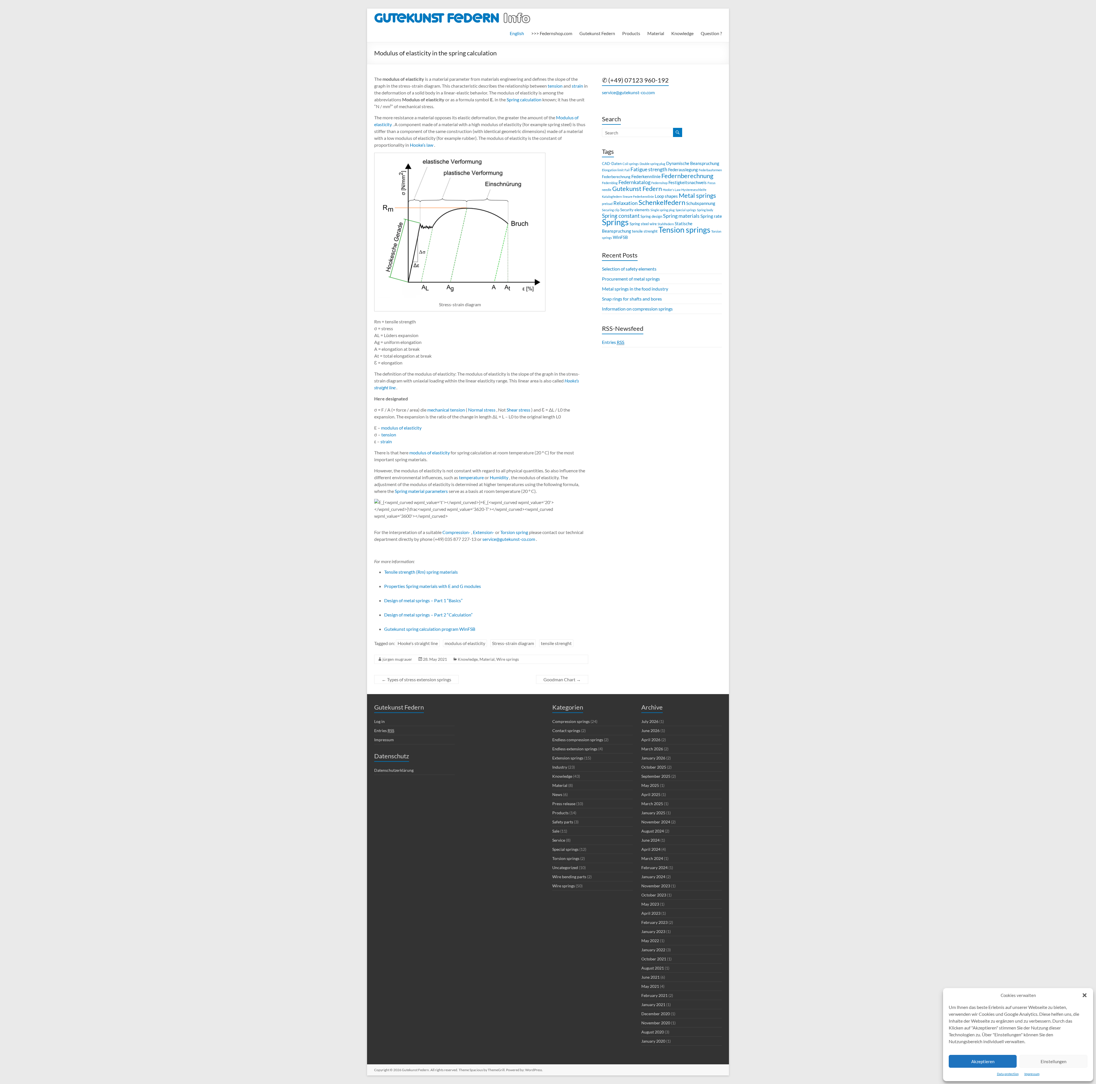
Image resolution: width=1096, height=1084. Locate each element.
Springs (615, 222)
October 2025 (653, 767)
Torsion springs (565, 858)
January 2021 (653, 1004)
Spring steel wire (643, 223)
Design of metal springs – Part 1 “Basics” (423, 600)
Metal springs (697, 195)
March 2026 (652, 748)
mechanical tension (445, 409)
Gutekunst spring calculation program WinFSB (429, 629)
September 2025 (655, 776)
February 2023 (654, 922)
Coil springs (630, 164)
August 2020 (652, 1031)
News (557, 794)
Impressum (1031, 1074)
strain (577, 85)
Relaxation (625, 203)
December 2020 (655, 1013)
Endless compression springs (577, 739)
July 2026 (649, 721)
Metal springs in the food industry (635, 288)
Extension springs (567, 757)
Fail (627, 170)
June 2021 (650, 977)
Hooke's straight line (418, 643)
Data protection (1008, 1074)
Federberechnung (616, 176)
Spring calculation (523, 99)
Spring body (705, 210)
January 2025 (653, 812)
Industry (559, 767)
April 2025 (650, 794)
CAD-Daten (612, 163)
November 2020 (655, 1022)
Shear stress (518, 409)
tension (555, 85)
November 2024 (655, 821)
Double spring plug (652, 164)
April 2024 (650, 849)
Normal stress (481, 409)
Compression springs (571, 721)
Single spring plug (662, 210)
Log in (379, 721)
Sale (555, 831)
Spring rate (711, 216)
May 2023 (650, 904)
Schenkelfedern (661, 202)
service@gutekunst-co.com (508, 539)
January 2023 (653, 931)
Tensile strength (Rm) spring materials (421, 572)
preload (607, 203)
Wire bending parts (569, 876)
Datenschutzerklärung (394, 770)
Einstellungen (1053, 1061)
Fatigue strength (648, 169)
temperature (471, 477)
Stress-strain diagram (513, 643)
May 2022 (650, 940)
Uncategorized (565, 867)
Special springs (686, 210)
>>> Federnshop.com (551, 33)
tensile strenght (556, 643)
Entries (613, 342)
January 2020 (653, 1041)
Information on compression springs (637, 308)
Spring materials (681, 216)
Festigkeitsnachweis (687, 182)
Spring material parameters (421, 491)
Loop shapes (666, 196)
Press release (563, 803)
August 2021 (652, 968)
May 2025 (650, 785)
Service (558, 840)
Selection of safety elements (629, 268)
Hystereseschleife (693, 190)
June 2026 (650, 730)
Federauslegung (683, 169)
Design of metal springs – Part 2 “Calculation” (428, 614)
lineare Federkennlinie (638, 196)
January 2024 (653, 876)
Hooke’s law (421, 145)
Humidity (498, 477)
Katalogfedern (612, 196)
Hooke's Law (671, 190)
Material (655, 33)
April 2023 (650, 913)
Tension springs (684, 229)
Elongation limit (613, 170)
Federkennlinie (645, 176)
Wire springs (507, 659)
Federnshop (659, 183)
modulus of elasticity (401, 427)
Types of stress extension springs (416, 679)
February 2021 (654, 995)
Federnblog (610, 183)
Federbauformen (710, 170)
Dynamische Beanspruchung (692, 163)
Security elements (635, 209)
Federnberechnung (687, 176)
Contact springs (566, 730)
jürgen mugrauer (397, 659)
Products (631, 33)
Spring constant (621, 215)
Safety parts (562, 821)
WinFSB (620, 237)
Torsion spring (513, 532)
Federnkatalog (634, 182)
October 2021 (653, 958)
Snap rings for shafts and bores (632, 298)
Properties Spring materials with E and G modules (432, 586)
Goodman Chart (562, 679)
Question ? (711, 33)
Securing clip (610, 210)
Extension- (483, 532)
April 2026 (650, 739)
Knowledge (682, 33)
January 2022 (653, 949)
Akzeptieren (982, 1061)
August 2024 (652, 831)
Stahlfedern (666, 224)
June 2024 (650, 840)
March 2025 (652, 803)
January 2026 (653, 757)
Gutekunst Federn (597, 33)
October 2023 (653, 894)
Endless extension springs (574, 748)
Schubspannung (700, 203)
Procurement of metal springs (631, 278)
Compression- (456, 532)
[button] (1084, 995)
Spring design (651, 216)
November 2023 (655, 885)
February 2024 (654, 867)
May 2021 (650, 986)
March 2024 (652, 858)
